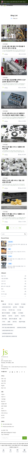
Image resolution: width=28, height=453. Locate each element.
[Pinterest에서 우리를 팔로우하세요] (22, 372)
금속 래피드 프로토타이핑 (7, 324)
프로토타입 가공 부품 (21, 327)
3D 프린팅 (23, 304)
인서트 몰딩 (20, 312)
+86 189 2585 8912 (7, 424)
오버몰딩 (14, 312)
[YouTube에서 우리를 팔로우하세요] (17, 372)
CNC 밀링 (21, 307)
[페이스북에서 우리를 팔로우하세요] (24, 372)
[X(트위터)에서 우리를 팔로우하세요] (19, 372)
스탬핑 (8, 321)
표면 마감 (15, 321)
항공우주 (3, 401)
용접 (20, 318)
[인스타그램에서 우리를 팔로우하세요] (14, 372)
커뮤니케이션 (4, 413)
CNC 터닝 (4, 309)
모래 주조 (10, 315)
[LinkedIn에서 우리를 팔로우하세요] (12, 372)
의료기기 (3, 396)
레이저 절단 (4, 318)
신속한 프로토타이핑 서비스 (7, 330)
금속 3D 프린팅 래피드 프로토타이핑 (9, 336)
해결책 (2, 385)
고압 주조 (17, 315)
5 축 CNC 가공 (11, 309)
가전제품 (3, 399)
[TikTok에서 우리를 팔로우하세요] (9, 372)
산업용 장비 (4, 403)
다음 (20, 227)
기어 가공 (19, 309)
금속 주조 (15, 307)
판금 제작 (17, 304)
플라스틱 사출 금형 (6, 312)
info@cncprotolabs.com (8, 426)
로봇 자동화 (4, 406)
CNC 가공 (10, 304)
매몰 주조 (4, 315)
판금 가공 (3, 387)
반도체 (2, 415)
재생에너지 (3, 410)
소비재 (2, 417)
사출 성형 (4, 304)
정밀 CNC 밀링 (22, 321)
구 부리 (3, 321)
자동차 (2, 394)
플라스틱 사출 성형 (13, 318)
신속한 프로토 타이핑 (6, 307)
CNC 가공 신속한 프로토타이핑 (8, 327)
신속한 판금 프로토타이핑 (7, 333)
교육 (2, 408)
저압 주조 (23, 315)
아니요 (7, 3)
